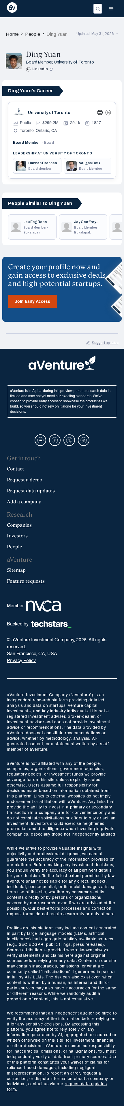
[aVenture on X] (69, 440)
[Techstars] (51, 624)
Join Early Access (32, 302)
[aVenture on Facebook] (55, 440)
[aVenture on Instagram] (83, 440)
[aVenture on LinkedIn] (40, 440)
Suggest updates (105, 343)
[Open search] (97, 9)
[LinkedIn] (108, 112)
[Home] (12, 8)
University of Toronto (74, 62)
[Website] (100, 112)
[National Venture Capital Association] (43, 606)
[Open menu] (111, 8)
